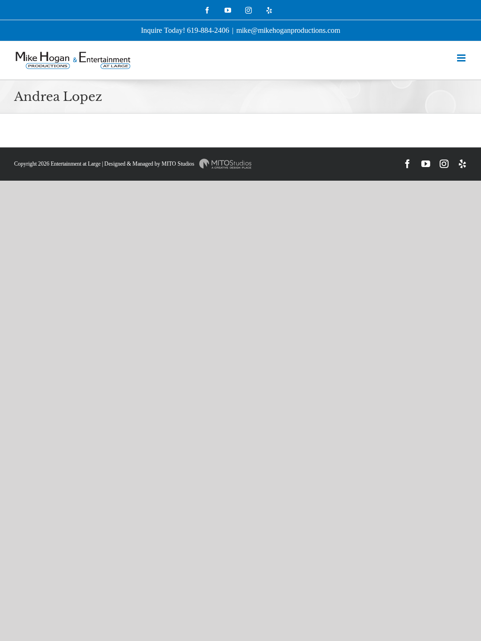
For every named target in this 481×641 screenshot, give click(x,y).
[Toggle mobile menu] (462, 58)
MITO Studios (179, 163)
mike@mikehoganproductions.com (288, 30)
